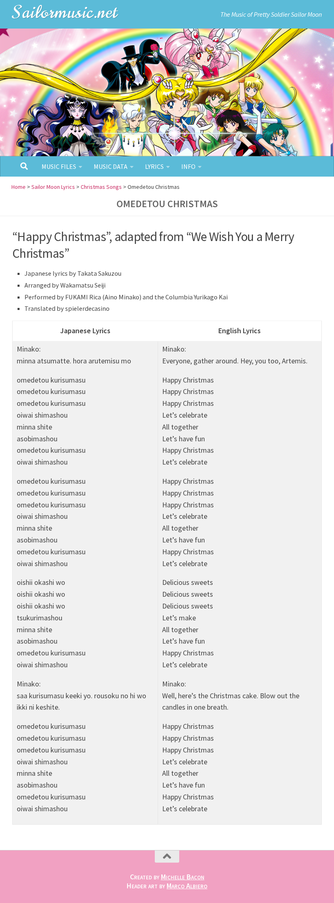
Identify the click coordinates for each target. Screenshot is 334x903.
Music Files (59, 166)
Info (188, 166)
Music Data (110, 166)
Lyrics (154, 166)
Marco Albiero (187, 885)
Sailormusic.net (65, 12)
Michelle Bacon (182, 876)
